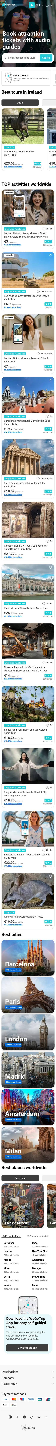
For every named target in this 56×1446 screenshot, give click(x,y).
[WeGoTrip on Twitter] (38, 1417)
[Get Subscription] (32, 5)
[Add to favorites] (40, 111)
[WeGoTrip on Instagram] (10, 1417)
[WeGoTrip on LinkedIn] (46, 1417)
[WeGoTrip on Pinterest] (24, 1417)
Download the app (27, 1347)
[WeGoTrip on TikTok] (31, 1417)
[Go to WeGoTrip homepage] (6, 4)
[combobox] (22, 57)
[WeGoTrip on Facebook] (17, 1417)
